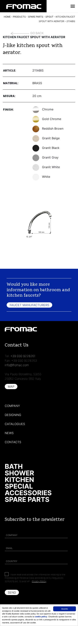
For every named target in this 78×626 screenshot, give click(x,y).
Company (12, 406)
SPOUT (49, 16)
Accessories (28, 493)
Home (7, 16)
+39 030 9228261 (22, 356)
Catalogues (15, 424)
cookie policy (41, 616)
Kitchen (19, 480)
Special (19, 486)
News (9, 433)
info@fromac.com (17, 365)
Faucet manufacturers (29, 305)
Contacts (13, 442)
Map (11, 386)
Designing (13, 415)
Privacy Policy (39, 581)
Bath (14, 466)
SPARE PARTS (35, 16)
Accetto (64, 608)
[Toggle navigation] (72, 6)
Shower (19, 473)
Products (19, 16)
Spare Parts (27, 499)
